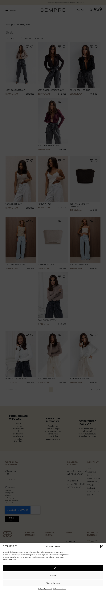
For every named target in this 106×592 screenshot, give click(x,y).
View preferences (53, 583)
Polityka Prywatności (45, 589)
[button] (101, 546)
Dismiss (53, 575)
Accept (53, 568)
